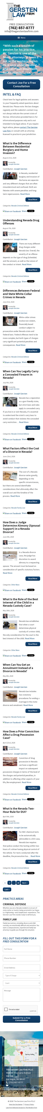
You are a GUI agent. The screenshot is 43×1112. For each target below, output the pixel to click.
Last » (7, 889)
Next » (24, 883)
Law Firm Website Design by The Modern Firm (21, 1108)
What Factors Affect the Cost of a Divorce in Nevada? (21, 449)
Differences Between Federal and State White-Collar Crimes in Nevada (21, 294)
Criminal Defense (14, 904)
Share (24, 211)
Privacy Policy (29, 1104)
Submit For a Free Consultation (21, 1019)
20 (18, 883)
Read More (25, 194)
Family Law (10, 919)
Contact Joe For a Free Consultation (21, 84)
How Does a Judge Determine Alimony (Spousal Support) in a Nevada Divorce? (21, 527)
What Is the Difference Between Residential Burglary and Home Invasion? (17, 148)
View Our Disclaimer (16, 1104)
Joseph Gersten (20, 169)
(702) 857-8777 (21, 27)
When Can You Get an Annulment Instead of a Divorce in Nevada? (18, 668)
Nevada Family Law (18, 508)
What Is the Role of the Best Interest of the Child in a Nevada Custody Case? (20, 602)
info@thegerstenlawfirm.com (21, 31)
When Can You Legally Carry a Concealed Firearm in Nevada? (21, 374)
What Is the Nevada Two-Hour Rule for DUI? (18, 810)
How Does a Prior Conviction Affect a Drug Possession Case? (21, 734)
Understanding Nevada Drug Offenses (21, 221)
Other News (15, 585)
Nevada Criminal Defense (20, 206)
